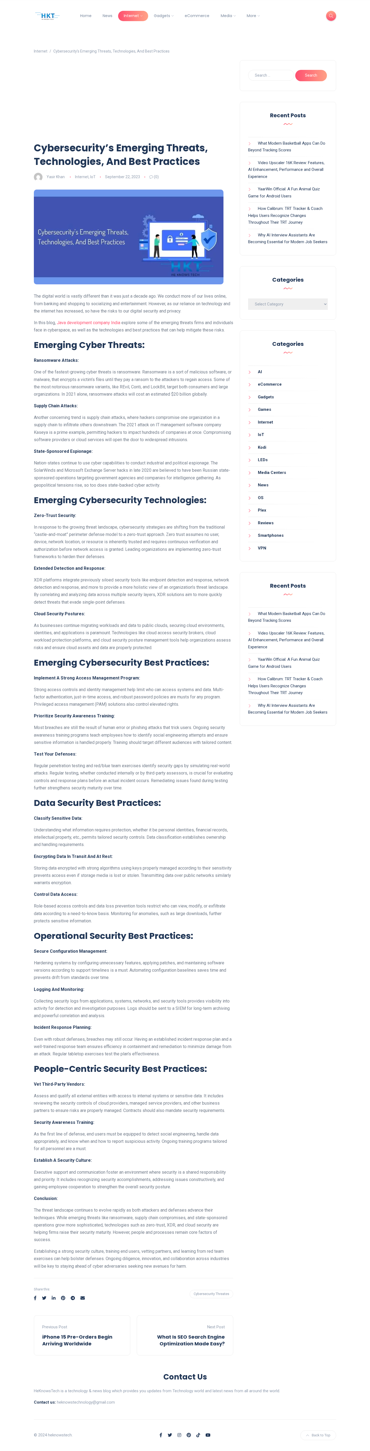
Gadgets (162, 15)
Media (226, 15)
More (251, 15)
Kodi (262, 447)
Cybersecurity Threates (211, 1294)
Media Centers (272, 472)
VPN (262, 548)
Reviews (266, 522)
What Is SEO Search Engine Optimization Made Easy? (191, 1340)
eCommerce (197, 15)
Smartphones (271, 535)
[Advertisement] (133, 101)
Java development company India (88, 322)
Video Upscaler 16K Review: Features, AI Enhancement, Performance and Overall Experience (286, 169)
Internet (131, 15)
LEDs (263, 459)
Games (264, 409)
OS (261, 497)
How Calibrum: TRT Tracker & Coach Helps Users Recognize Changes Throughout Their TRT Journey (285, 215)
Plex (262, 510)
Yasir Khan (56, 177)
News (107, 15)
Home (86, 15)
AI (260, 371)
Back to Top (321, 1435)
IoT (93, 177)
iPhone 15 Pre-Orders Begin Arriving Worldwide (77, 1340)
